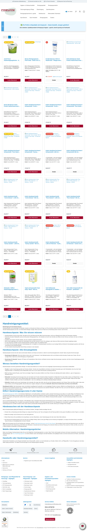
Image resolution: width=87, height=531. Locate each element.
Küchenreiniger (27, 487)
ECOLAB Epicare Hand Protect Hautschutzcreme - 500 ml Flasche (11, 105)
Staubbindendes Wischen (29, 491)
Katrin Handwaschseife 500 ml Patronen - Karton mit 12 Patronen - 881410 (75, 242)
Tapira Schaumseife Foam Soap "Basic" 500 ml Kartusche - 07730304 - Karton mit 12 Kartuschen (32, 288)
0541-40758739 (49, 507)
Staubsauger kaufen (28, 495)
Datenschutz (5, 468)
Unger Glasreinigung (28, 493)
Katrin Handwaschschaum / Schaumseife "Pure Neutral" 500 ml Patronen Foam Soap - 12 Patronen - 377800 (12, 151)
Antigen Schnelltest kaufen (73, 462)
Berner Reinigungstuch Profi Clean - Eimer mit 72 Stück (32, 59)
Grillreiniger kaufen (28, 481)
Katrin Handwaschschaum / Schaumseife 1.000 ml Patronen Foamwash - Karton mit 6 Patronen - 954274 (54, 151)
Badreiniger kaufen (28, 485)
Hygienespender (49, 490)
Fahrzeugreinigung (7, 483)
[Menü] (7, 517)
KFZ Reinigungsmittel (7, 485)
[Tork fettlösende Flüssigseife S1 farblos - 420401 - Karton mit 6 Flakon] (54, 277)
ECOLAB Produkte (50, 486)
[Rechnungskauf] (30, 504)
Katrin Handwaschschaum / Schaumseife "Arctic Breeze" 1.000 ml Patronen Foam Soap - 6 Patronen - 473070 (33, 105)
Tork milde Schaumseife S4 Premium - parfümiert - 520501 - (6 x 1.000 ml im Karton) (74, 288)
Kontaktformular (56, 514)
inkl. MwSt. (69, 11)
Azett (47, 483)
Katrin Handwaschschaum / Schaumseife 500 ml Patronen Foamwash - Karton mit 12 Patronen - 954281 (75, 151)
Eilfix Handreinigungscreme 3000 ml (10, 393)
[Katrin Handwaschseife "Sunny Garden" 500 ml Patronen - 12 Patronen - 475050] (33, 231)
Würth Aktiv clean (6, 487)
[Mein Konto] (80, 11)
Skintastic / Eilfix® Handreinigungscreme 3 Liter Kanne (11, 288)
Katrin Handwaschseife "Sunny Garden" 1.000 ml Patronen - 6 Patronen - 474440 (11, 242)
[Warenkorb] (84, 11)
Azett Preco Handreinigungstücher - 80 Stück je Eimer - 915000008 (12, 59)
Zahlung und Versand (7, 470)
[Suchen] (75, 11)
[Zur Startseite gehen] (8, 11)
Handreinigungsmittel (50, 488)
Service (25, 458)
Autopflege (5, 481)
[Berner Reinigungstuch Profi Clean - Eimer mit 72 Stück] (33, 48)
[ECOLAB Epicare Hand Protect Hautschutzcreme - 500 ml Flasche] (12, 94)
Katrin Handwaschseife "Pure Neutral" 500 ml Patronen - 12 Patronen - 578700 (74, 197)
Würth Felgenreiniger (7, 491)
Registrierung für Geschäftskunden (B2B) (33, 460)
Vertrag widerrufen (50, 519)
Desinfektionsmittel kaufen (51, 485)
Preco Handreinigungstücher (18, 433)
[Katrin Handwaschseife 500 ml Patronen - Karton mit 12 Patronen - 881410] (75, 231)
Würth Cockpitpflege (7, 489)
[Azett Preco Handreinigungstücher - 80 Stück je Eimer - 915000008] (12, 48)
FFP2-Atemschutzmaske (73, 466)
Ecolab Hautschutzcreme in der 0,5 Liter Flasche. (45, 423)
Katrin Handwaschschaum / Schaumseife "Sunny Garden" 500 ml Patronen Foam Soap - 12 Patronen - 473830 (33, 151)
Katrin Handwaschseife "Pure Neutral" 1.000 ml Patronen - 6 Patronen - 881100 (52, 197)
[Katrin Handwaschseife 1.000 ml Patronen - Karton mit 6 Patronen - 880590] (54, 231)
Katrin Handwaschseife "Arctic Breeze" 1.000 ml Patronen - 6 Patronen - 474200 (11, 197)
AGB (3, 460)
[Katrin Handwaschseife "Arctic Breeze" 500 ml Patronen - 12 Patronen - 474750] (33, 185)
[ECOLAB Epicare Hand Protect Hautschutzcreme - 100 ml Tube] (75, 48)
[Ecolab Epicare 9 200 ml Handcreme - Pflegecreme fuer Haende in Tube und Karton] (54, 48)
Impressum (5, 462)
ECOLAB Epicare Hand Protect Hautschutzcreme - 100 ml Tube (74, 59)
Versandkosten (40, 527)
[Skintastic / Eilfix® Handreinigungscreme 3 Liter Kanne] (12, 277)
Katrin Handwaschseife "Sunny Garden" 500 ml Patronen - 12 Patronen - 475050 (32, 242)
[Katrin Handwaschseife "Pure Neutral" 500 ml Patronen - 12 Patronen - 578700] (75, 185)
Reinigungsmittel (27, 489)
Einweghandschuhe (72, 464)
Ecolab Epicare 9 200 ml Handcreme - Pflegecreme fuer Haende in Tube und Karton (53, 59)
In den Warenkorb (12, 80)
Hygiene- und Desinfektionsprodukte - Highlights (52, 478)
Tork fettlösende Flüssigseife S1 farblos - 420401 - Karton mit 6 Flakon (53, 288)
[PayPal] (25, 504)
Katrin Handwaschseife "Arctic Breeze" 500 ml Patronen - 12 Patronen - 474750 (32, 197)
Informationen (5, 458)
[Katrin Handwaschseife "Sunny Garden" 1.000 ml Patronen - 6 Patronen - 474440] (12, 231)
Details (54, 80)
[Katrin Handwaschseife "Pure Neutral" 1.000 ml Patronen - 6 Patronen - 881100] (54, 185)
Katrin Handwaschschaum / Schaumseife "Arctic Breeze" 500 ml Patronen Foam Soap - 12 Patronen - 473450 (54, 105)
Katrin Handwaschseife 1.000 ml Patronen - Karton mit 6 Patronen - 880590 (53, 242)
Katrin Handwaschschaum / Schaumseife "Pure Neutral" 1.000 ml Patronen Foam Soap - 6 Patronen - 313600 (75, 105)
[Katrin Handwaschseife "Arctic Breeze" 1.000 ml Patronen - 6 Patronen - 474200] (12, 185)
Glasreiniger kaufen (28, 483)
